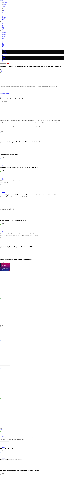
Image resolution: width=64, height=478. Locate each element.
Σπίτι (3, 11)
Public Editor (3, 38)
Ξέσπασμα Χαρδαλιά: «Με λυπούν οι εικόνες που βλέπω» (5, 93)
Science (3, 27)
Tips (3, 8)
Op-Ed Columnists (4, 32)
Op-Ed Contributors (4, 34)
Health (2, 25)
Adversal (8, 476)
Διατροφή (4, 9)
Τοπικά (2, 16)
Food (2, 24)
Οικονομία (3, 54)
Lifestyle (3, 44)
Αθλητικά (2, 178)
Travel (2, 29)
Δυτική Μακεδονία (5, 5)
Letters (2, 35)
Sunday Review (3, 36)
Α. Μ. (0, 97)
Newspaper (3, 45)
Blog (2, 42)
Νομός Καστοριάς (5, 2)
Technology (3, 28)
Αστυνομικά (4, 4)
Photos (2, 46)
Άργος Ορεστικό (4, 17)
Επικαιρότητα (3, 6)
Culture (2, 43)
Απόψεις (2, 12)
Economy (3, 23)
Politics (2, 26)
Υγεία (2, 7)
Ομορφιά (4, 56)
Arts (2, 22)
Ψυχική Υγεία (4, 58)
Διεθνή (2, 60)
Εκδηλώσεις (3, 18)
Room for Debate (4, 37)
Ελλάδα (2, 165)
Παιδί (3, 10)
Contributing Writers (4, 33)
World (2, 41)
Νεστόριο (3, 19)
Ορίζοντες (3, 143)
